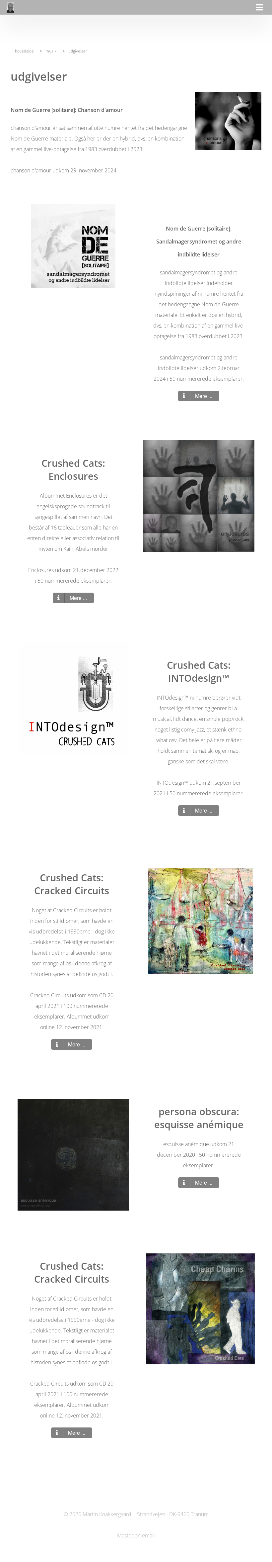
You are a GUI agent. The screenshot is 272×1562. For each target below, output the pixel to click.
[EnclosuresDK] (198, 495)
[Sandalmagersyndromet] (73, 246)
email (148, 1535)
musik (50, 51)
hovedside (24, 51)
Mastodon (129, 1535)
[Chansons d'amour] (228, 121)
